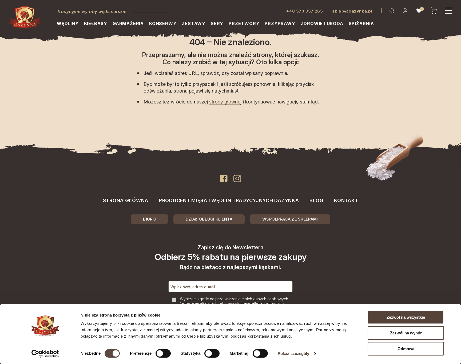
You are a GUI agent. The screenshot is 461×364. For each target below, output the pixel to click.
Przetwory (244, 23)
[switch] (163, 353)
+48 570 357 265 (304, 11)
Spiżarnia (361, 23)
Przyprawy (280, 23)
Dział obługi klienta (209, 219)
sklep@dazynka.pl (352, 11)
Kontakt (346, 200)
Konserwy (162, 23)
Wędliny (68, 23)
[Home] (25, 18)
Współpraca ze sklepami (290, 219)
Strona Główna (125, 200)
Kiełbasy (95, 23)
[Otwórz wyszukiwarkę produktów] (392, 10)
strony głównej (225, 102)
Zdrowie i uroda (322, 23)
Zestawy (193, 23)
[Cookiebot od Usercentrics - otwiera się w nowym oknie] (45, 354)
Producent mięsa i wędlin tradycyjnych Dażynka (229, 200)
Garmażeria (128, 23)
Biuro (149, 219)
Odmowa (406, 348)
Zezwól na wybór (406, 333)
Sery (217, 23)
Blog (316, 200)
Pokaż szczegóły (293, 353)
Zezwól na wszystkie (406, 317)
